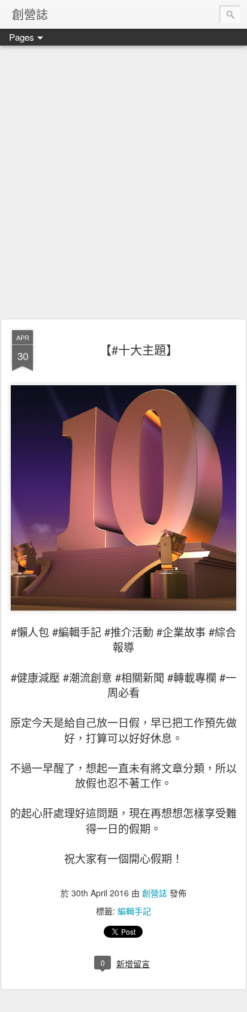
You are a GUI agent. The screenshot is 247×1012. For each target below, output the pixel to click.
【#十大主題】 (139, 349)
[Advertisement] (123, 182)
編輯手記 (134, 911)
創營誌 (154, 893)
